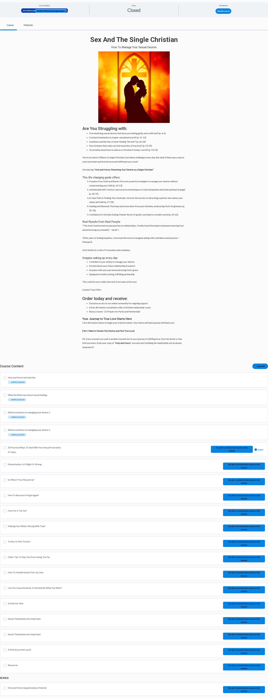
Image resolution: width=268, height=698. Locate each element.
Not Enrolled (29, 10)
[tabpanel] (134, 194)
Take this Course (223, 11)
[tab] (8, 25)
